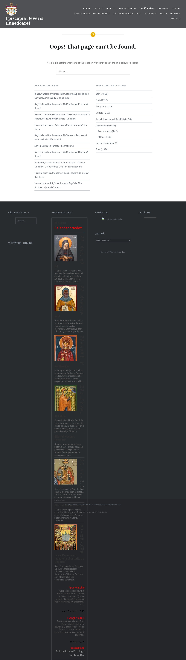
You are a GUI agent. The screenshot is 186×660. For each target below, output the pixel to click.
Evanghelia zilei (75, 618)
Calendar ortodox (68, 227)
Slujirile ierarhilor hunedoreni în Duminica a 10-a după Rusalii (61, 154)
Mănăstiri (103, 136)
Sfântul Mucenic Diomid (69, 505)
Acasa (87, 8)
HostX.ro (121, 252)
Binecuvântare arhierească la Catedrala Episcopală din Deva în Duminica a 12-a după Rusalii (61, 95)
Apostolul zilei (76, 587)
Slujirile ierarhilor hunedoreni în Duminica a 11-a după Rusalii (61, 106)
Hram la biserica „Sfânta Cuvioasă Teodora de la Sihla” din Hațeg (61, 174)
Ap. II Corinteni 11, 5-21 (73, 611)
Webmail (175, 13)
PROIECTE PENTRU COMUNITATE (92, 13)
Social (176, 8)
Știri (98, 93)
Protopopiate (105, 131)
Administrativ (127, 8)
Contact (175, 19)
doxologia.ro (77, 648)
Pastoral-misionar (105, 143)
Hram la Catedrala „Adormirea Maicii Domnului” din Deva (60, 127)
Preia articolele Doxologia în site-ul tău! (69, 653)
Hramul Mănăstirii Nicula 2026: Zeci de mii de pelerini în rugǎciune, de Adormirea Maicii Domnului (62, 116)
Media (163, 13)
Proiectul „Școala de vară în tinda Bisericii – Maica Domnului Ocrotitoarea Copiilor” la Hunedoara (59, 164)
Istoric (98, 8)
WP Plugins (103, 512)
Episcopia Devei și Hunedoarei (24, 20)
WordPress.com (114, 504)
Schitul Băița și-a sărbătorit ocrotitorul (54, 145)
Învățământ (147, 8)
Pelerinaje (150, 13)
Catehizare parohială (127, 13)
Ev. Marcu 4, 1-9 (77, 641)
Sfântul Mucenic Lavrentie (64, 438)
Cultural (163, 8)
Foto (98, 149)
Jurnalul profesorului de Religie (111, 119)
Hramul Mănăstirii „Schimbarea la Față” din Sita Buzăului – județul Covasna (58, 185)
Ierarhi (110, 8)
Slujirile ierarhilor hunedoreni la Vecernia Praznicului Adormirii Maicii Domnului (60, 137)
